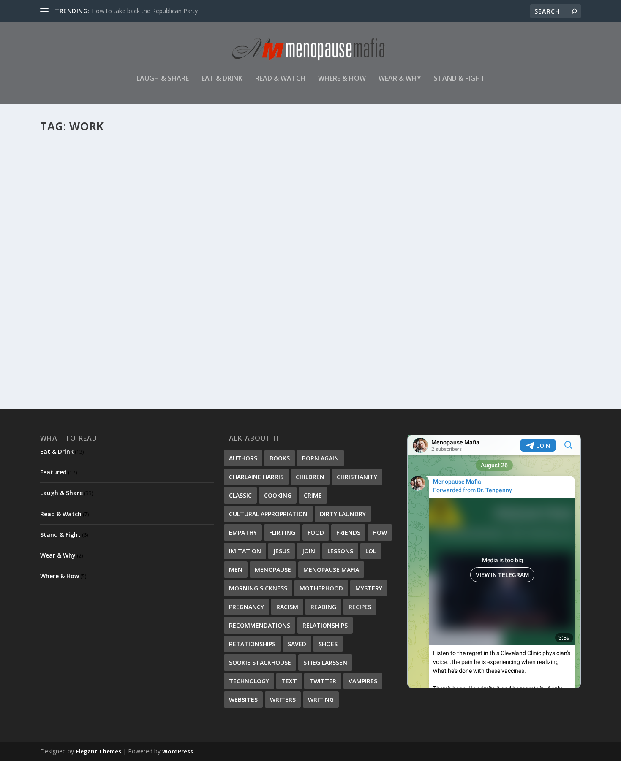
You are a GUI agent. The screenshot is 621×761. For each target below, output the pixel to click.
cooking (277, 495)
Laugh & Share (162, 79)
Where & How (342, 79)
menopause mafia (331, 570)
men (235, 570)
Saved (297, 644)
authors (243, 458)
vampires (363, 681)
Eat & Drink (222, 79)
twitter (322, 681)
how (380, 532)
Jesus (281, 551)
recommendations (259, 625)
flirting (282, 532)
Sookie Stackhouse (260, 662)
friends (348, 532)
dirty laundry (343, 514)
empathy (243, 532)
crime (313, 495)
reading (323, 607)
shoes (328, 644)
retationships (252, 644)
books (280, 458)
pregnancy (246, 607)
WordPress (177, 751)
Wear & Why (400, 79)
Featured (53, 472)
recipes (360, 607)
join (308, 551)
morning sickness (258, 588)
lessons (340, 551)
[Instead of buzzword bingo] (124, 222)
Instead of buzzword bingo (103, 319)
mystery (368, 588)
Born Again (320, 458)
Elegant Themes (98, 751)
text (289, 681)
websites (243, 700)
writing (321, 700)
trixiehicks (67, 332)
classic (240, 495)
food (316, 532)
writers (283, 700)
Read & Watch (280, 79)
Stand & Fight (459, 79)
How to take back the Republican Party (145, 11)
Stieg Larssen (325, 662)
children (310, 477)
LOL (370, 551)
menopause (273, 570)
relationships (325, 625)
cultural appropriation (268, 514)
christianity (357, 477)
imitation (245, 551)
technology (249, 681)
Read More (71, 366)
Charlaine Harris (256, 477)
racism (287, 607)
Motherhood (321, 588)
